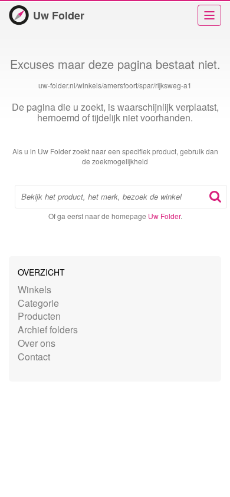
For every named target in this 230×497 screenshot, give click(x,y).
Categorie (38, 303)
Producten (39, 316)
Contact (34, 356)
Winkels (34, 289)
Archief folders (48, 329)
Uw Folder (58, 15)
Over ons (36, 343)
